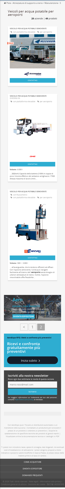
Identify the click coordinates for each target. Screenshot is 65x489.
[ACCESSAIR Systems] (32, 73)
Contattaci (32, 80)
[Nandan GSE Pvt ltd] (32, 250)
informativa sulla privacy (24, 399)
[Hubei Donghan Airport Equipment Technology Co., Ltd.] (32, 155)
